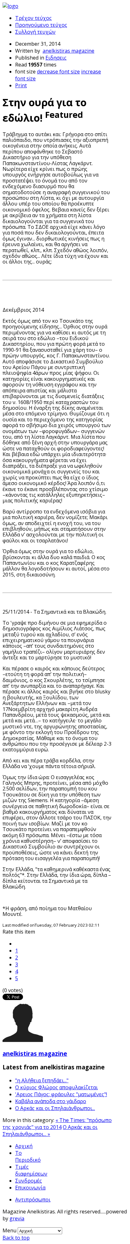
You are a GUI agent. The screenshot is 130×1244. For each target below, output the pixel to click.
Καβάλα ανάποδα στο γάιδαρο (50, 1101)
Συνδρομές (28, 1180)
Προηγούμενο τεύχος (41, 24)
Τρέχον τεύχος (33, 17)
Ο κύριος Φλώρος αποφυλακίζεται (56, 1087)
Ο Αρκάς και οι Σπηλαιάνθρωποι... (55, 1108)
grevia (16, 1218)
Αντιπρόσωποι (32, 1199)
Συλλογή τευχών (35, 31)
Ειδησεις (56, 57)
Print (21, 85)
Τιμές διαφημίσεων (31, 1170)
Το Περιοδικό (28, 1156)
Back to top (16, 1237)
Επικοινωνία (30, 1187)
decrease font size (58, 71)
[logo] (10, 6)
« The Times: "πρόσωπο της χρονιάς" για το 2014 (57, 1124)
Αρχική (23, 1146)
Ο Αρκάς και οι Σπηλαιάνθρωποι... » (50, 1130)
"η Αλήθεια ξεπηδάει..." (41, 1080)
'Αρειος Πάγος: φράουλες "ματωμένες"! (61, 1094)
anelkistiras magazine (68, 50)
